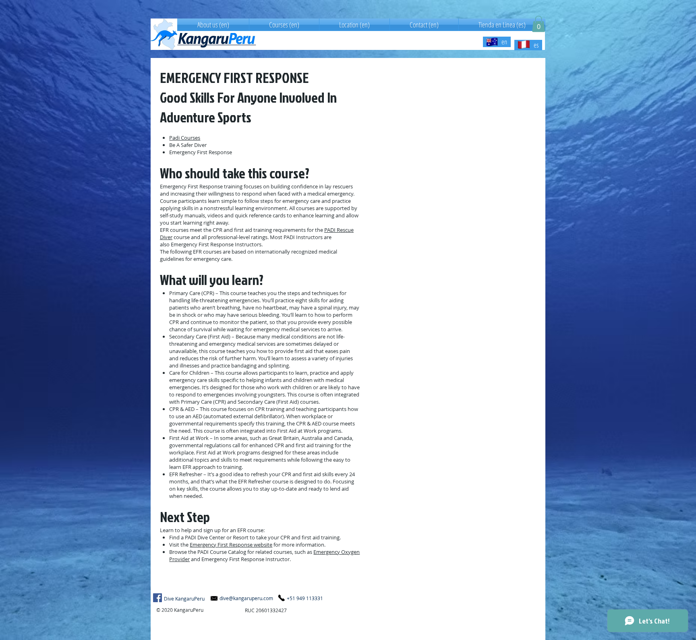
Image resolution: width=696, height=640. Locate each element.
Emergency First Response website (231, 544)
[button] (538, 24)
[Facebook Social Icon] (157, 597)
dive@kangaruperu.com (246, 598)
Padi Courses (184, 137)
